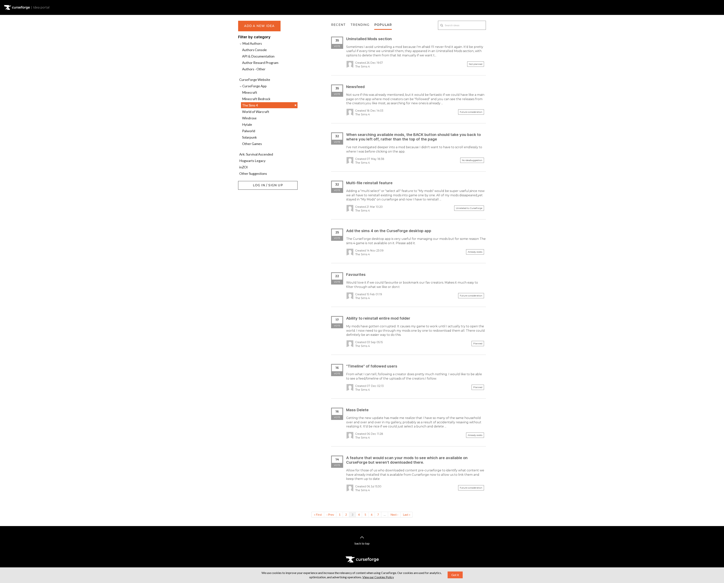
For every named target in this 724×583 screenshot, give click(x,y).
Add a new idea (259, 26)
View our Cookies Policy (378, 577)
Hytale (247, 124)
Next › (394, 514)
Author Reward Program (260, 63)
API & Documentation (258, 56)
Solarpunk (249, 137)
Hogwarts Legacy (252, 161)
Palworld (248, 131)
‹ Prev (330, 514)
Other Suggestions (253, 173)
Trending (359, 25)
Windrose (249, 118)
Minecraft (249, 92)
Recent (338, 25)
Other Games (252, 144)
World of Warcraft (255, 112)
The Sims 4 (269, 105)
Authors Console (254, 50)
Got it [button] (455, 575)
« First (318, 514)
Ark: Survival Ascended (256, 154)
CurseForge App (254, 86)
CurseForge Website (254, 79)
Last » (406, 514)
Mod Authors (252, 43)
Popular (383, 25)
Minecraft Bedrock (256, 99)
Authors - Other (253, 69)
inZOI (243, 167)
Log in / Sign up (247, 183)
